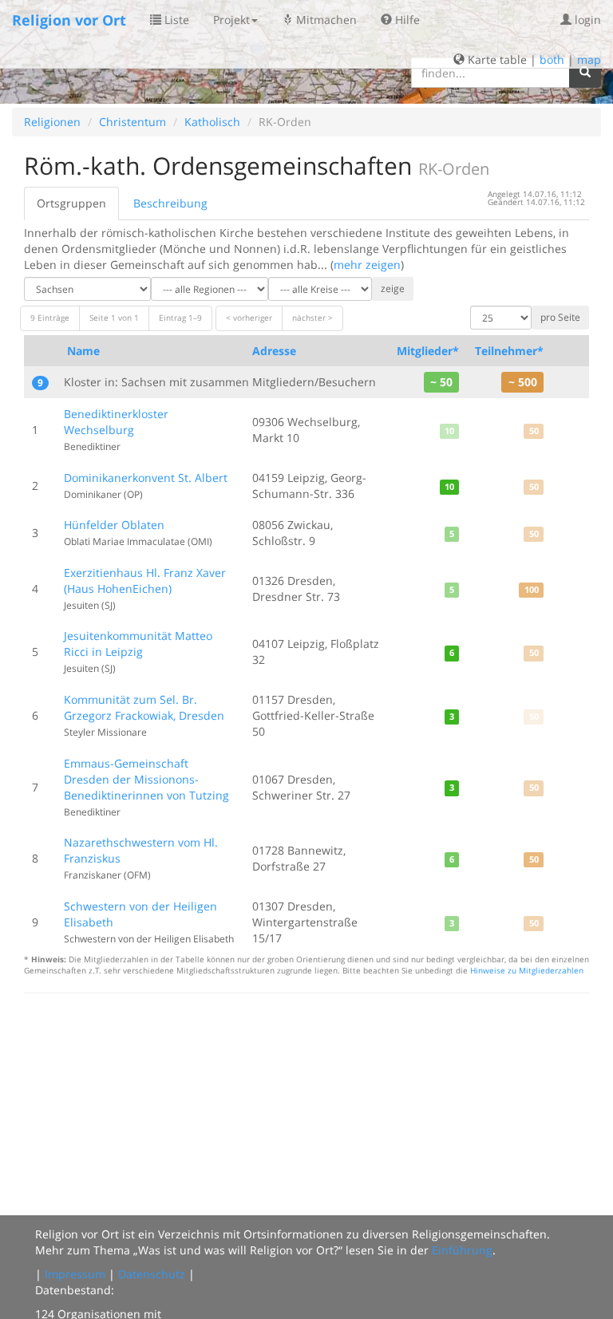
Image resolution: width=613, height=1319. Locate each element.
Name (83, 350)
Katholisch (212, 121)
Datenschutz (151, 1273)
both (552, 59)
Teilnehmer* (509, 350)
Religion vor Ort (69, 20)
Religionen (52, 121)
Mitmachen (325, 19)
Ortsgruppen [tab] (71, 203)
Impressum (75, 1273)
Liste (175, 19)
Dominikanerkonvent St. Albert (145, 477)
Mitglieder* (428, 350)
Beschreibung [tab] (170, 203)
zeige (393, 288)
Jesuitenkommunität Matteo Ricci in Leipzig (138, 643)
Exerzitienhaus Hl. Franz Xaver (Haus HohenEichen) (145, 580)
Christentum (132, 121)
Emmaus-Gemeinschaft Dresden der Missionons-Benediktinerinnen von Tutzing (146, 779)
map (589, 59)
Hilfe (406, 19)
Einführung (462, 1250)
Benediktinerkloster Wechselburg (116, 421)
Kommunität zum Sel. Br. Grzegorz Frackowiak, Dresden (144, 707)
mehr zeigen (367, 264)
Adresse (274, 350)
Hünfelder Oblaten (114, 524)
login (586, 19)
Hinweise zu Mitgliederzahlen (526, 971)
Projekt (231, 19)
